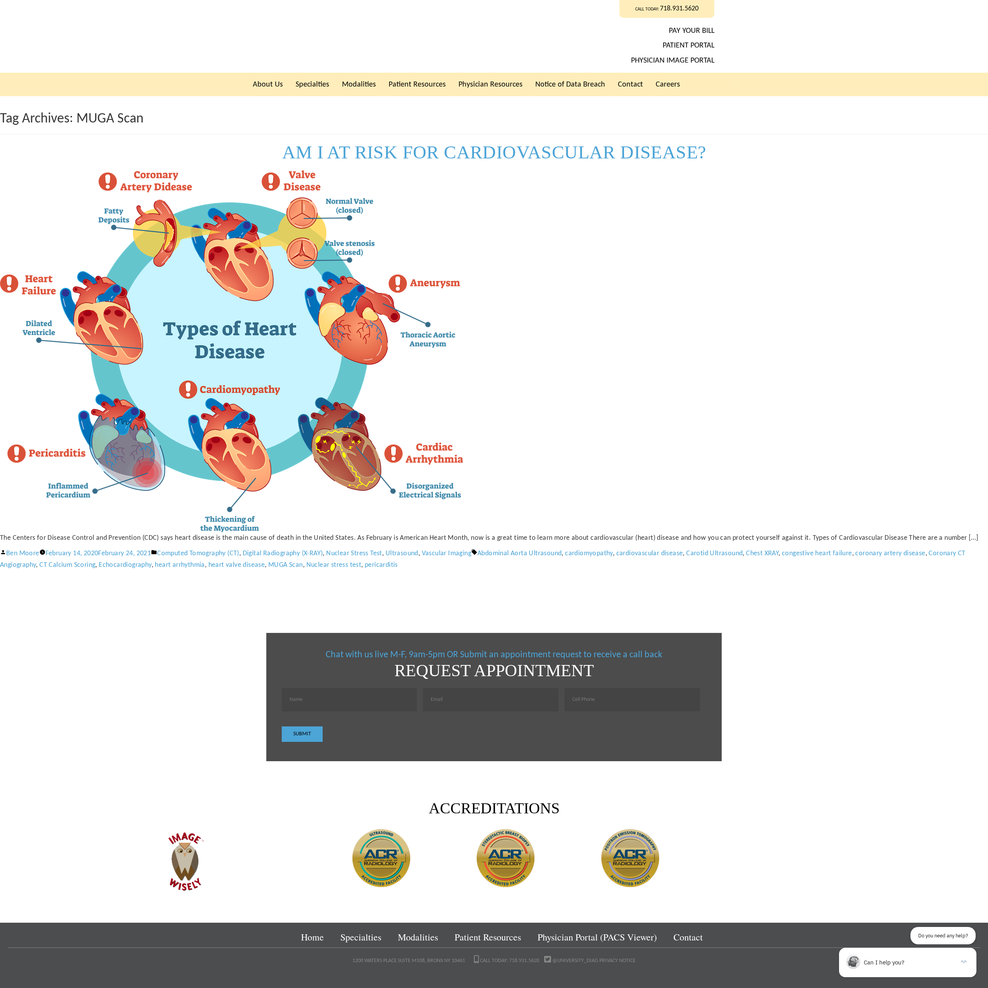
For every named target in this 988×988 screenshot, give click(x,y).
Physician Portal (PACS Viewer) (597, 937)
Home (312, 937)
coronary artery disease (890, 553)
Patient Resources (417, 84)
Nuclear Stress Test (354, 553)
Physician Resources (490, 84)
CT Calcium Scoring (67, 565)
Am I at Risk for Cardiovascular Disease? (494, 152)
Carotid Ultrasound (714, 553)
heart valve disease (236, 565)
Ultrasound (402, 553)
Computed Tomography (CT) (198, 553)
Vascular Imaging (446, 553)
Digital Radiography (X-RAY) (283, 553)
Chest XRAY (762, 553)
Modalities (359, 84)
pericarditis (381, 565)
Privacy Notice (617, 961)
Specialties (312, 84)
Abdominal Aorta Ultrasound (519, 553)
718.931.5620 (679, 8)
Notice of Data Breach (570, 84)
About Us (268, 84)
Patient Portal (688, 45)
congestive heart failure (817, 553)
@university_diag (574, 961)
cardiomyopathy (589, 553)
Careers (668, 84)
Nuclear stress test (334, 565)
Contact (630, 84)
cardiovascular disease (649, 553)
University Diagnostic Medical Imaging (385, 36)
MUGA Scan (285, 565)
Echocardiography (125, 565)
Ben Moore (22, 553)
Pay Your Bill (691, 31)
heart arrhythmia (180, 565)
